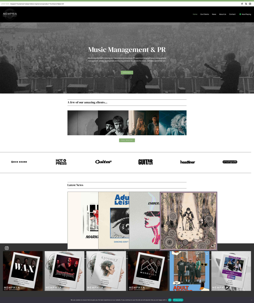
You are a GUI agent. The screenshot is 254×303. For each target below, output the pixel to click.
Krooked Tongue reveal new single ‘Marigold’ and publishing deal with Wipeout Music (36, 4)
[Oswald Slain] (157, 112)
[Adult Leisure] (127, 112)
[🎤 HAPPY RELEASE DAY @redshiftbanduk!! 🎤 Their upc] (106, 271)
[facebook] (242, 4)
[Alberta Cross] (96, 112)
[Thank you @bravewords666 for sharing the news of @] (64, 271)
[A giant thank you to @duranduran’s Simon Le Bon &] (231, 271)
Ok (170, 300)
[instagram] (250, 4)
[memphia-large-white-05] (10, 9)
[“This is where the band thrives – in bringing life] (23, 271)
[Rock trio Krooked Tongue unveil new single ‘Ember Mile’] (157, 220)
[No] (252, 300)
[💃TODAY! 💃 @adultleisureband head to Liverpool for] (189, 271)
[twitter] (246, 4)
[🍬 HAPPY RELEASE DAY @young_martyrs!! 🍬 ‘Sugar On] (148, 271)
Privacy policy (178, 300)
